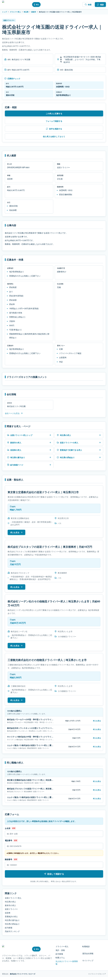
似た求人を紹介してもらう (54, 136)
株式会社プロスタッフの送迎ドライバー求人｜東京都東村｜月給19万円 (50, 547)
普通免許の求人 (11, 916)
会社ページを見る (12, 413)
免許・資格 (60, 950)
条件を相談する (55, 128)
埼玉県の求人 (10, 901)
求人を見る (14, 532)
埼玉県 (26, 12)
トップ (4, 12)
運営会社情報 (87, 953)
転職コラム (60, 957)
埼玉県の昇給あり (12, 924)
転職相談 (86, 946)
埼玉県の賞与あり (12, 920)
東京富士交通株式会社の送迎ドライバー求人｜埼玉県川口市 (43, 492)
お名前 (7, 828)
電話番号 (8, 840)
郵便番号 (8, 859)
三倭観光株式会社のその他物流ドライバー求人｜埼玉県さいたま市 (47, 660)
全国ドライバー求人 (13, 898)
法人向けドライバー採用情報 (67, 962)
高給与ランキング (12, 931)
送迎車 (7, 912)
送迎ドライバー (11, 909)
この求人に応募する (54, 113)
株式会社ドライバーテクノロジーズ (22, 974)
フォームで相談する (54, 121)
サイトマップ (87, 960)
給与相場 (8, 927)
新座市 (33, 12)
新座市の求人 (10, 905)
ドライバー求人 (15, 12)
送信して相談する (55, 873)
